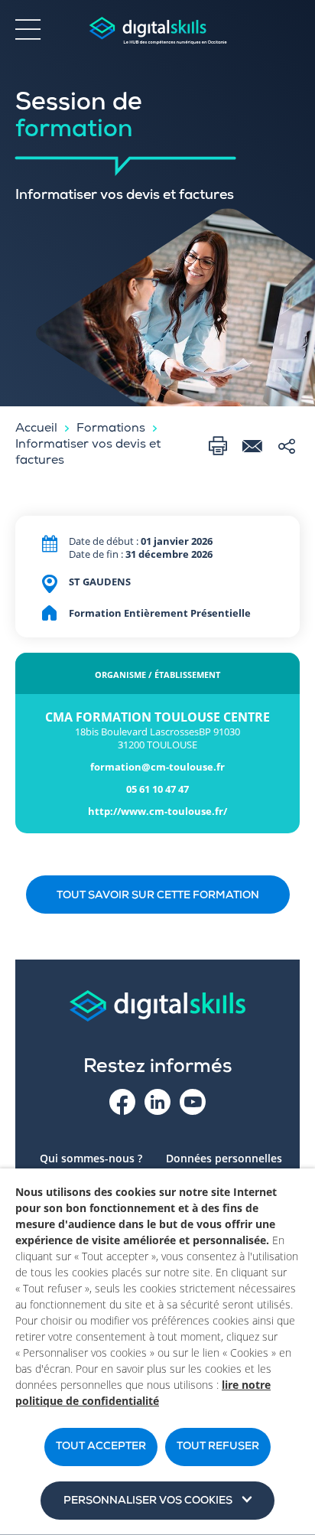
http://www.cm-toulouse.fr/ (157, 811)
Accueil (36, 429)
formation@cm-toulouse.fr (157, 767)
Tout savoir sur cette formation (158, 896)
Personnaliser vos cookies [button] (147, 1501)
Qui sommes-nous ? (91, 1158)
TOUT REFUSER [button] (218, 1447)
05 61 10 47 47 (157, 789)
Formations (110, 429)
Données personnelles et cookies (224, 1166)
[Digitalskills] (157, 31)
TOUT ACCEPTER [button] (101, 1447)
